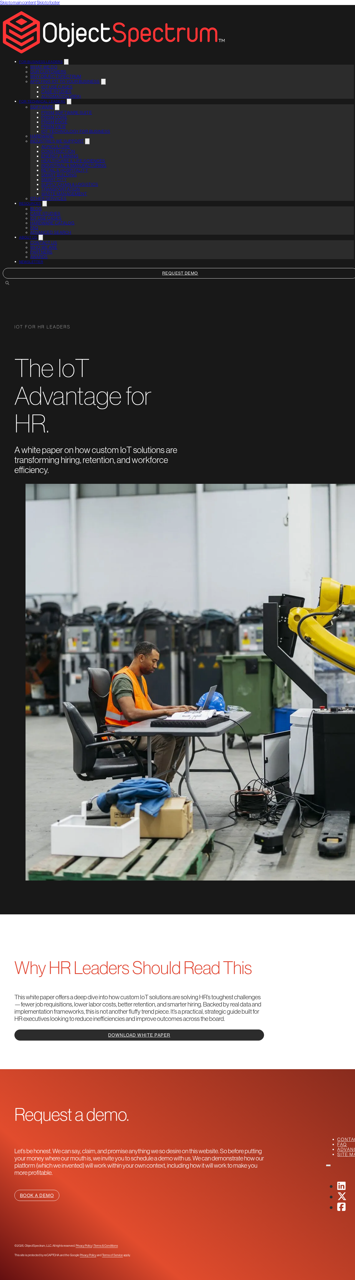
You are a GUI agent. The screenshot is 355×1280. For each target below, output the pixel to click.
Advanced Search (51, 232)
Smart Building (59, 175)
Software (42, 107)
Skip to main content (18, 2)
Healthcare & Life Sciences (73, 160)
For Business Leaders (41, 62)
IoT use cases (57, 87)
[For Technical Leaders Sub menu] (69, 101)
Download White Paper (139, 1035)
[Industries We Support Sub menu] (87, 141)
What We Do (43, 67)
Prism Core (54, 117)
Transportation (60, 189)
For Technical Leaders (42, 101)
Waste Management (64, 193)
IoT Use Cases (46, 218)
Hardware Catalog (52, 223)
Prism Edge (54, 122)
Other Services (48, 198)
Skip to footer (48, 2)
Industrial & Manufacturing (74, 165)
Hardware (42, 136)
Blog (36, 208)
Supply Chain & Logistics (69, 184)
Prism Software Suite (66, 112)
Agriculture (55, 146)
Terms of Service (112, 1255)
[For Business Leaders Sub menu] (66, 62)
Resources (30, 204)
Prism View (53, 126)
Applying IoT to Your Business (65, 81)
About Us (28, 237)
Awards (39, 256)
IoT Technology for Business (75, 131)
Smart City (54, 179)
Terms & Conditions (105, 1245)
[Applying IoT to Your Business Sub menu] (103, 82)
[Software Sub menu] (57, 107)
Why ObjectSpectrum (56, 76)
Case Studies (56, 91)
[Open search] (7, 283)
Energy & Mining (60, 156)
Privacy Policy (84, 1245)
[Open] (328, 1165)
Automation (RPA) (61, 96)
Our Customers (48, 71)
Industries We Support (57, 141)
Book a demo (37, 1195)
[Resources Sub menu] (44, 203)
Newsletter (31, 262)
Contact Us (43, 242)
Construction (58, 151)
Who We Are (43, 247)
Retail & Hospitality (64, 170)
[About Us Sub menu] (41, 237)
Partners (41, 252)
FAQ (34, 227)
